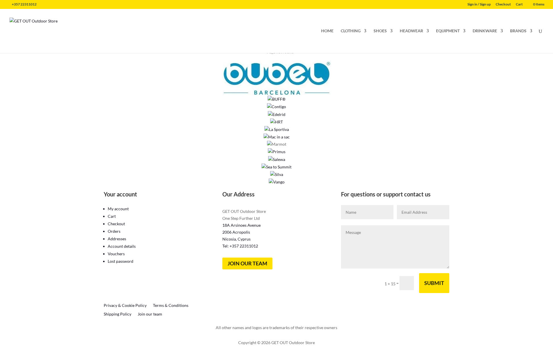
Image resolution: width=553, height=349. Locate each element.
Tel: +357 (240, 245)
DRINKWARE (485, 31)
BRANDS (518, 31)
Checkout (503, 4)
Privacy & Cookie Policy (125, 305)
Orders (114, 231)
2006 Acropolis (236, 232)
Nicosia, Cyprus (236, 239)
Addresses (117, 238)
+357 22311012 (24, 4)
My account (118, 208)
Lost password (120, 261)
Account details (122, 246)
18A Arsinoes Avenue (241, 225)
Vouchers (116, 253)
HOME (327, 31)
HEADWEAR (411, 31)
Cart (519, 4)
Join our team (247, 263)
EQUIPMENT (448, 31)
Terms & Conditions (170, 305)
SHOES (380, 31)
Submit (434, 283)
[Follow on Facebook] (389, 300)
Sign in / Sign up (479, 4)
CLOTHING (351, 31)
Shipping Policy (117, 314)
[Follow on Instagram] (401, 300)
